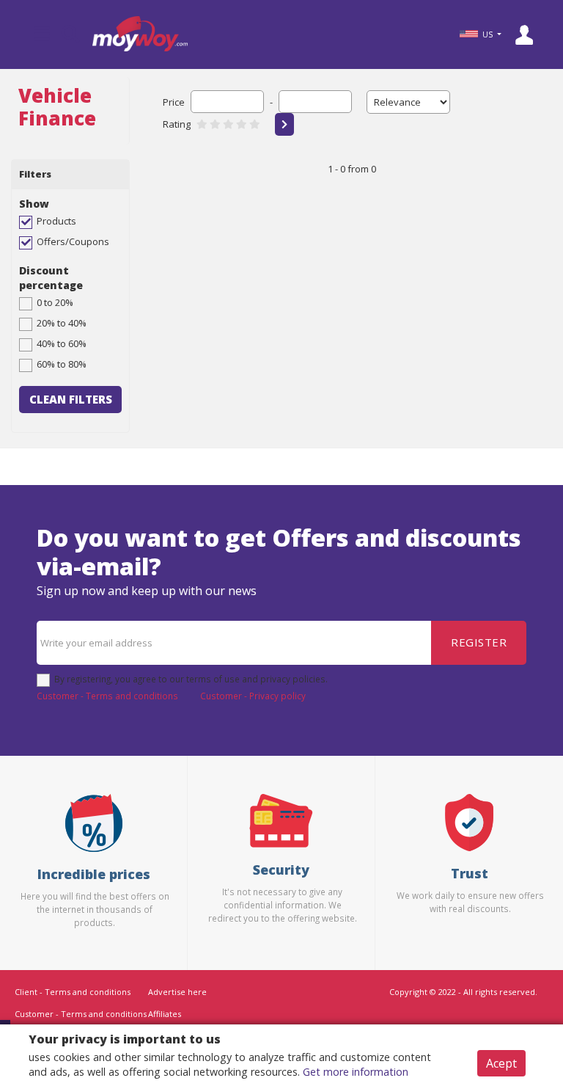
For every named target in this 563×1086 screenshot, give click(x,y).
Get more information (355, 1072)
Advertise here (177, 991)
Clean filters (70, 399)
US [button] (487, 34)
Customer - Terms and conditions (107, 695)
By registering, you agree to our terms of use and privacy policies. (191, 679)
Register (479, 642)
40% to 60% (62, 343)
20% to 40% (62, 322)
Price (174, 102)
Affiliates (164, 1013)
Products (56, 220)
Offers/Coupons (73, 241)
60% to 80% (62, 364)
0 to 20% (55, 302)
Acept (501, 1063)
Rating (177, 124)
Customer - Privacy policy (253, 695)
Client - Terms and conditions (72, 991)
